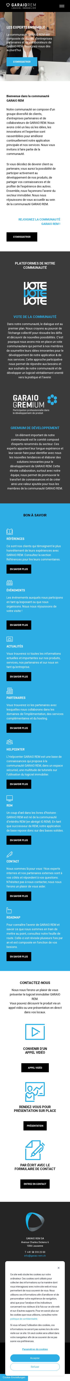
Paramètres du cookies (35, 1349)
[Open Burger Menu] (62, 6)
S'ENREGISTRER (22, 61)
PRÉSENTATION (35, 1125)
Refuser (35, 1367)
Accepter (35, 1358)
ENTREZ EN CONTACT (35, 1184)
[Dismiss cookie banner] (58, 1268)
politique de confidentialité (23, 1319)
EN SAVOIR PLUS (19, 569)
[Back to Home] (21, 5)
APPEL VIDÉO (35, 1067)
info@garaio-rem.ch (35, 1255)
